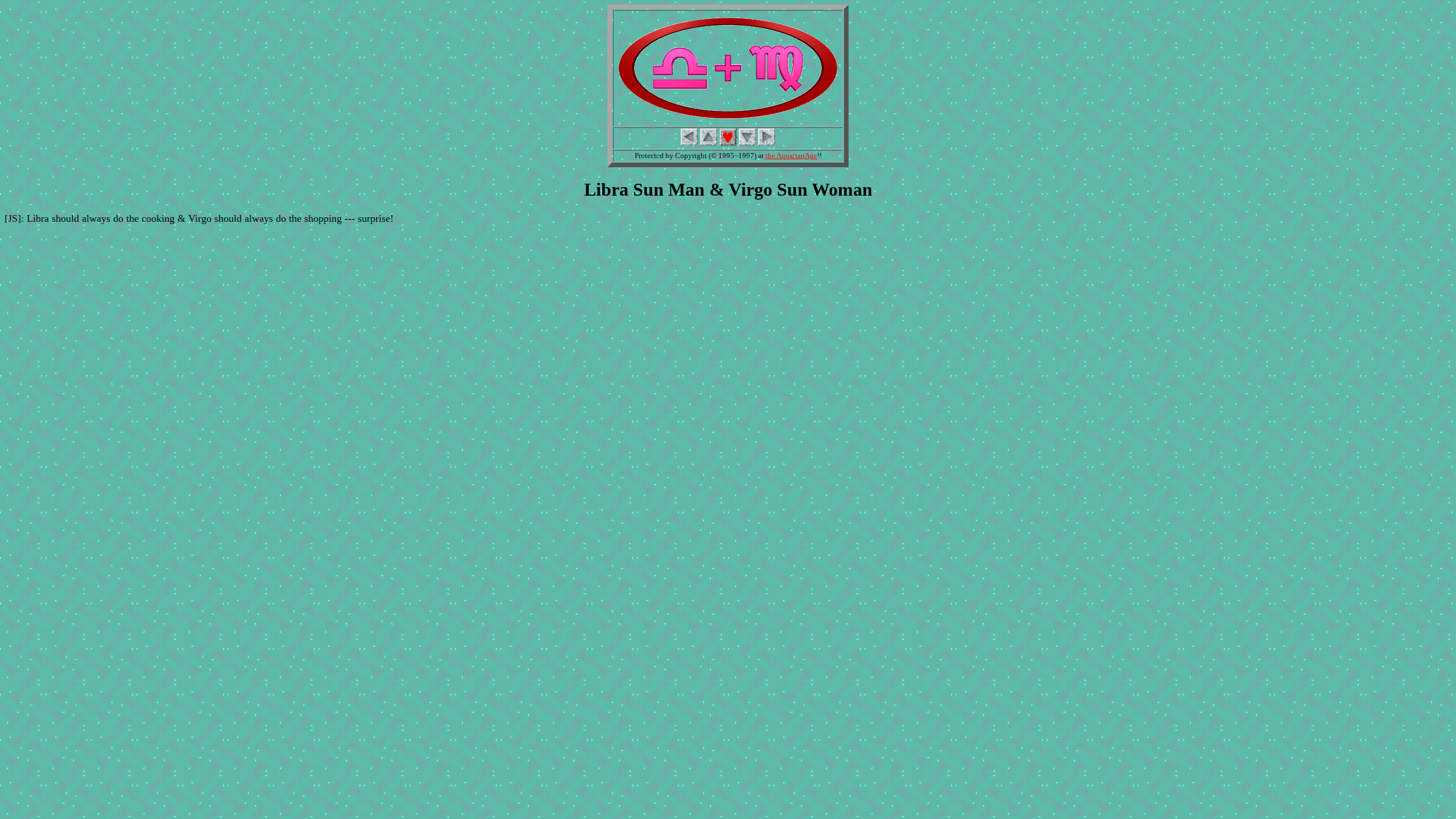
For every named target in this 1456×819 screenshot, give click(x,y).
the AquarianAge (791, 155)
